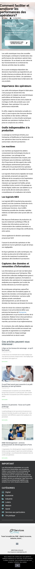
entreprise (22, 312)
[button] (17, 544)
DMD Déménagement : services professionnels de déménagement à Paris (17, 444)
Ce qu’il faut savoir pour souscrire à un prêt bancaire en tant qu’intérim (17, 385)
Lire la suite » (5, 361)
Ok (17, 565)
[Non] (33, 562)
